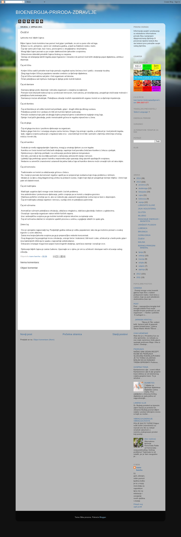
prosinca (142, 185)
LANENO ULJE (140, 403)
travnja (142, 259)
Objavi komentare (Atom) (43, 340)
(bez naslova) (150, 439)
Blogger (103, 517)
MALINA (141, 242)
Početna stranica (72, 334)
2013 (138, 182)
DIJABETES (149, 383)
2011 (138, 277)
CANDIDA (138, 288)
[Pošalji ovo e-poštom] (54, 256)
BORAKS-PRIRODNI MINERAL (146, 247)
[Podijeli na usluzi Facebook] (61, 256)
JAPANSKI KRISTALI (143, 320)
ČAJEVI (141, 239)
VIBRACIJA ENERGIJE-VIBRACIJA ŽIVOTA (143, 420)
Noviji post (26, 334)
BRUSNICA (142, 232)
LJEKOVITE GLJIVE (146, 205)
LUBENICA (142, 228)
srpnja (141, 202)
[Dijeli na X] (59, 256)
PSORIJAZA (139, 349)
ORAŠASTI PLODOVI (147, 225)
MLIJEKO (142, 216)
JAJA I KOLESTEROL (147, 209)
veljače (142, 266)
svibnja (142, 256)
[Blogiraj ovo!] (56, 256)
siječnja (142, 269)
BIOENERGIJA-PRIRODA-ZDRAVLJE (56, 12)
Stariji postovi (120, 334)
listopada (143, 192)
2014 (138, 178)
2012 (138, 274)
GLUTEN (142, 212)
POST (136, 304)
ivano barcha (139, 469)
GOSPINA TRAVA (141, 367)
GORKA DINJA (144, 235)
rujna (141, 195)
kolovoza (143, 199)
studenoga (143, 188)
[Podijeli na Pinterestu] (64, 256)
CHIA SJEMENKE (141, 333)
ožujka (142, 263)
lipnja (141, 252)
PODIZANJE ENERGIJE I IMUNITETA (148, 220)
